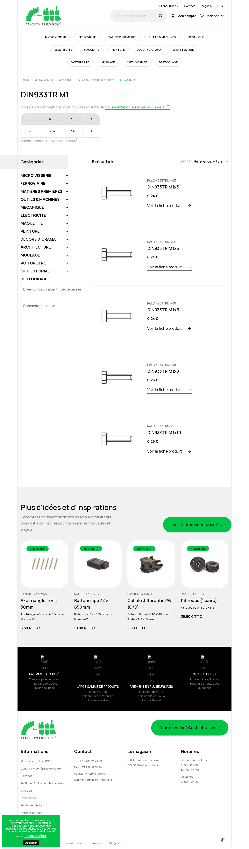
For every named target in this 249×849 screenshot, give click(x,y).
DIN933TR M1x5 (163, 248)
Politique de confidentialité (66, 843)
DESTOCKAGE (168, 62)
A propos (26, 776)
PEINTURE (118, 49)
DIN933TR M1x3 (163, 187)
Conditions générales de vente (41, 768)
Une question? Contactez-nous (189, 727)
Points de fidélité (32, 805)
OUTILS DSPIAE (137, 62)
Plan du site (96, 843)
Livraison (26, 790)
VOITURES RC (80, 62)
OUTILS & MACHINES (162, 37)
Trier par (185, 161)
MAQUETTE (91, 49)
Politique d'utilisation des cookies (42, 783)
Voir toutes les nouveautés (197, 524)
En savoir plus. (36, 836)
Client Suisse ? (168, 6)
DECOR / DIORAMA (149, 49)
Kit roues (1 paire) (199, 600)
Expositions (28, 798)
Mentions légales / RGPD (36, 761)
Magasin (206, 6)
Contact (189, 6)
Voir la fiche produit (164, 205)
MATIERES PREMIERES (122, 37)
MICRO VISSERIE (56, 37)
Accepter (31, 842)
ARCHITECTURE (183, 49)
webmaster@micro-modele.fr (93, 780)
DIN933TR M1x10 (164, 432)
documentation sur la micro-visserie (135, 107)
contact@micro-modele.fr (91, 773)
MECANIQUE (196, 37)
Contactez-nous (31, 813)
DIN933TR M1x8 (163, 371)
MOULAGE (108, 62)
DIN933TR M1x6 (163, 310)
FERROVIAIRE (87, 37)
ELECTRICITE (63, 49)
